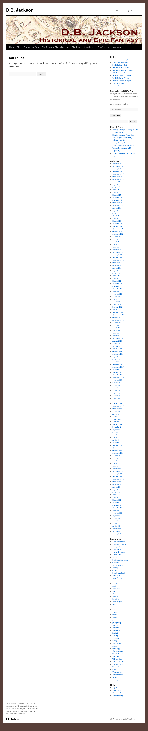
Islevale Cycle (117, 601)
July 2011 (115, 521)
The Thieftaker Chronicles (53, 47)
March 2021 (116, 304)
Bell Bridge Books (118, 552)
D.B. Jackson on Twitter (120, 67)
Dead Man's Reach (118, 573)
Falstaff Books (117, 578)
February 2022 (117, 283)
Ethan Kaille (116, 575)
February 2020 (117, 338)
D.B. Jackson (19, 10)
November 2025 (118, 174)
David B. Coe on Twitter (120, 78)
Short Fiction (89, 47)
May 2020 (116, 330)
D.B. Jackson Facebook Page (122, 70)
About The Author (74, 47)
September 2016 (118, 382)
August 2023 (116, 236)
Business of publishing (120, 560)
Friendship (116, 588)
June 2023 (116, 242)
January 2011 (117, 534)
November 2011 (118, 510)
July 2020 (115, 325)
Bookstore (116, 47)
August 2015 (116, 411)
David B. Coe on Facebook (121, 75)
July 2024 (115, 210)
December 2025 (117, 171)
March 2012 (116, 500)
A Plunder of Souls (119, 544)
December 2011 (117, 508)
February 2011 (117, 531)
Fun (113, 591)
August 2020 (116, 322)
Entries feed (116, 690)
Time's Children (117, 664)
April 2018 (116, 362)
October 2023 (117, 231)
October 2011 (117, 513)
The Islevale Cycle (31, 47)
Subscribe (115, 115)
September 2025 (118, 179)
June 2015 (116, 416)
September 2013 (118, 453)
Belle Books (116, 554)
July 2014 (115, 432)
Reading (115, 635)
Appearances (116, 549)
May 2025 (116, 189)
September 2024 (118, 205)
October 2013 (117, 450)
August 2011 (116, 518)
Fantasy (115, 583)
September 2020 (118, 320)
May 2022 (116, 275)
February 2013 (117, 471)
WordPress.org (117, 695)
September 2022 (118, 265)
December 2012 (117, 476)
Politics (115, 625)
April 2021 (116, 302)
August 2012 (116, 487)
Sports (114, 646)
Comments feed (117, 693)
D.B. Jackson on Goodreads (122, 73)
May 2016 (116, 393)
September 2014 (118, 429)
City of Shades (117, 565)
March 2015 (116, 419)
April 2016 (116, 395)
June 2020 (116, 328)
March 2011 (116, 528)
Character (115, 562)
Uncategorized (117, 672)
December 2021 (117, 289)
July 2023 (115, 239)
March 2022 (116, 281)
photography (116, 622)
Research (115, 638)
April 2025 (116, 192)
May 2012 (116, 494)
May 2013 (116, 463)
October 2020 (117, 317)
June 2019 (116, 343)
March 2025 (116, 195)
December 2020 (117, 312)
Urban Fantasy (117, 674)
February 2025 (117, 197)
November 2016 (118, 377)
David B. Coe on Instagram (121, 80)
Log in (114, 687)
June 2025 (116, 187)
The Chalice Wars (118, 653)
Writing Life (116, 680)
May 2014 (116, 437)
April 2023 (116, 247)
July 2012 (115, 489)
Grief (114, 594)
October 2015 (117, 408)
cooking (115, 567)
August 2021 (116, 296)
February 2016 (117, 401)
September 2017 (118, 367)
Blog (19, 47)
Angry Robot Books (119, 547)
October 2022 (117, 262)
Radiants (115, 633)
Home (11, 47)
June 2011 (116, 523)
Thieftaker (115, 656)
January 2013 (117, 474)
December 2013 (117, 445)
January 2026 (117, 169)
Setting (114, 640)
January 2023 (117, 255)
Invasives (115, 599)
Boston (114, 557)
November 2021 (118, 291)
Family (114, 580)
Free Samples (104, 47)
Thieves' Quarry (117, 659)
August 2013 (116, 455)
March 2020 (116, 335)
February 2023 (117, 252)
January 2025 (117, 200)
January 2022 (117, 286)
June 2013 (116, 461)
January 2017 (117, 372)
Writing (115, 677)
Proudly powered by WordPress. (124, 719)
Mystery (115, 612)
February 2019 (117, 346)
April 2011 (116, 526)
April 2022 (116, 278)
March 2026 (116, 163)
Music (114, 609)
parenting (115, 620)
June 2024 (116, 213)
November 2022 (118, 260)
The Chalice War (118, 651)
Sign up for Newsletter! (120, 62)
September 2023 (118, 234)
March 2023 (116, 249)
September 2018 (118, 354)
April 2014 (116, 440)
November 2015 (118, 406)
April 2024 (116, 218)
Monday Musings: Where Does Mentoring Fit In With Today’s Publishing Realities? (123, 137)
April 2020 (116, 333)
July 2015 (115, 414)
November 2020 (118, 315)
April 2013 (116, 466)
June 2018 (116, 359)
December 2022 (117, 257)
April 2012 (116, 497)
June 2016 (116, 390)
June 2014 (116, 435)
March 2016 (116, 398)
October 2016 (117, 380)
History (115, 596)
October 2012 (117, 481)
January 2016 (117, 403)
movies (114, 607)
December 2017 (117, 364)
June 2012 (116, 492)
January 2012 (117, 505)
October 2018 (117, 351)
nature (114, 614)
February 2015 (117, 421)
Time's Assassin (118, 661)
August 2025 (116, 182)
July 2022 (115, 270)
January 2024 (117, 226)
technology (116, 648)
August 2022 (116, 268)
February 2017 (117, 369)
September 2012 (118, 484)
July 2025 (115, 184)
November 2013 (118, 448)
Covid (114, 570)
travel (114, 669)
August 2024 (116, 208)
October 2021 (117, 294)
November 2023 (118, 229)
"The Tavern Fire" (118, 541)
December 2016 (117, 375)
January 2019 (117, 348)
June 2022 (116, 273)
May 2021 (116, 299)
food (114, 586)
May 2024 (116, 216)
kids (113, 604)
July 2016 (115, 388)
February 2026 (117, 166)
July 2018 (115, 356)
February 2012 (117, 502)
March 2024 (116, 221)
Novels (114, 617)
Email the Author (118, 83)
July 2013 (115, 458)
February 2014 (117, 442)
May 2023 (116, 244)
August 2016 (116, 385)
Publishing (116, 630)
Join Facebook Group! (120, 60)
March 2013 (116, 468)
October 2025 (117, 176)
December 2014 (117, 427)
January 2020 (117, 341)
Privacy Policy (117, 86)
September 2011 (118, 515)
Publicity (115, 627)
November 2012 (118, 479)
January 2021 (117, 309)
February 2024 (117, 223)
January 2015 (117, 424)
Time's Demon (117, 667)
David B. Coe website (119, 65)
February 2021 (117, 307)
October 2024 (117, 202)
